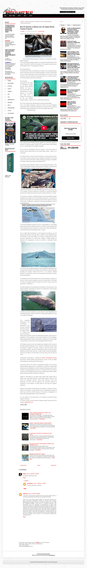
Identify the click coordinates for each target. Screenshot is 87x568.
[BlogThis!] (22, 404)
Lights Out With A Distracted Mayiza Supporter (71, 103)
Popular (62, 25)
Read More (42, 419)
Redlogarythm (11, 107)
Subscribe (70, 138)
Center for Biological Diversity (49, 357)
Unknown (25, 493)
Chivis (24, 473)
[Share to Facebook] (26, 404)
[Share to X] (24, 404)
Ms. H (9, 105)
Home (5, 15)
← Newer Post (22, 465)
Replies (26, 480)
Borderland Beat (43, 562)
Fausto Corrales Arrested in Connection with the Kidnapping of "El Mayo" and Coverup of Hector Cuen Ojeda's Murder (74, 31)
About (25, 15)
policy (9, 71)
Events (19, 15)
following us (52, 555)
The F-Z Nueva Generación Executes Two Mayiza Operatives (73, 91)
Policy (30, 15)
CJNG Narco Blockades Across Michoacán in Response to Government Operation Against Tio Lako (74, 78)
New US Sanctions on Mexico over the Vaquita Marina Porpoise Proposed (37, 28)
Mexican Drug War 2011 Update (37, 454)
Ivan (9, 97)
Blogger (55, 562)
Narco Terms (12, 15)
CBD (42, 33)
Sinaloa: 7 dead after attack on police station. (40, 423)
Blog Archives (76, 25)
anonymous (30, 483)
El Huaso (10, 86)
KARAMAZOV (11, 99)
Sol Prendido (11, 113)
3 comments (41, 31)
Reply (24, 477)
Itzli (8, 94)
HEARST (10, 91)
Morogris (10, 102)
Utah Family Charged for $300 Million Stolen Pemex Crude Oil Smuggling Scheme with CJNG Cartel (73, 65)
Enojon (9, 88)
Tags (69, 25)
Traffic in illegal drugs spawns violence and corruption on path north (40, 413)
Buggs (9, 80)
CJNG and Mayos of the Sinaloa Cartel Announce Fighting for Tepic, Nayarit (73, 53)
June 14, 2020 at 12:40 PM (32, 473)
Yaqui (23, 31)
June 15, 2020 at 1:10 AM (39, 483)
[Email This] (21, 404)
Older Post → (54, 465)
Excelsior (38, 33)
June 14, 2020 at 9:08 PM (34, 493)
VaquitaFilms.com (28, 402)
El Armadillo (11, 83)
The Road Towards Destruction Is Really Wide (73, 42)
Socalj (9, 110)
